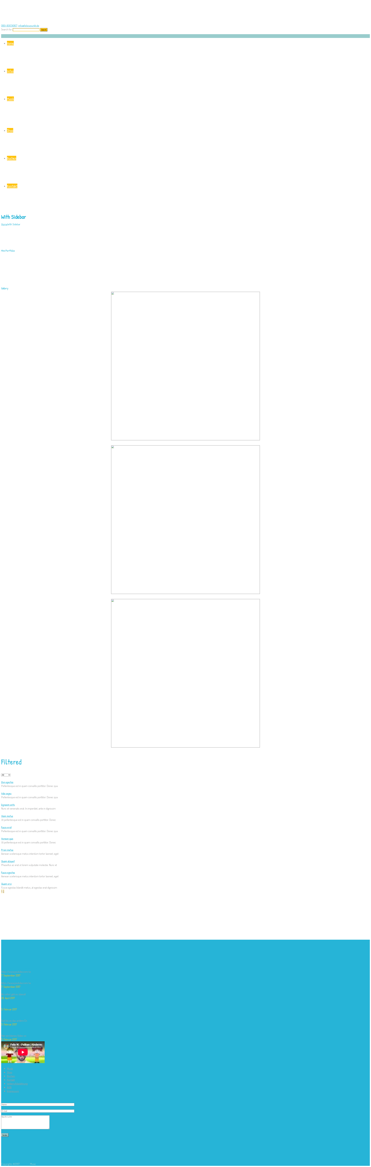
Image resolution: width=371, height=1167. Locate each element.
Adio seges (6, 793)
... (32, 971)
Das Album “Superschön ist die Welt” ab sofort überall (28, 990)
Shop (10, 130)
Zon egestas (7, 782)
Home (10, 43)
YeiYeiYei (25, 1164)
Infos (10, 71)
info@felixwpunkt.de (28, 25)
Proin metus (7, 850)
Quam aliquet (8, 861)
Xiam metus (7, 816)
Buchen (11, 158)
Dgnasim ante (8, 805)
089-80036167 (9, 25)
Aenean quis (7, 839)
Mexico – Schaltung (11, 1017)
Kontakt (12, 186)
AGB (9, 1087)
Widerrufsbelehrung (17, 1083)
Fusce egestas (8, 872)
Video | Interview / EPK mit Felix (17, 1005)
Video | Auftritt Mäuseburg (14, 1032)
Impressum (13, 1091)
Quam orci (6, 884)
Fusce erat (6, 827)
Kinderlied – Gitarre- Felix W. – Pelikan (20, 968)
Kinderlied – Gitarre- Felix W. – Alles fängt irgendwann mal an (32, 979)
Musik (10, 98)
